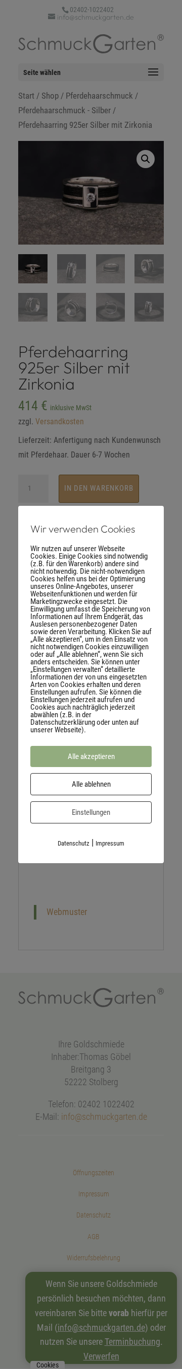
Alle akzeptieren (91, 756)
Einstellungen (91, 812)
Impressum (110, 843)
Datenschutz (73, 843)
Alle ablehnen (91, 784)
